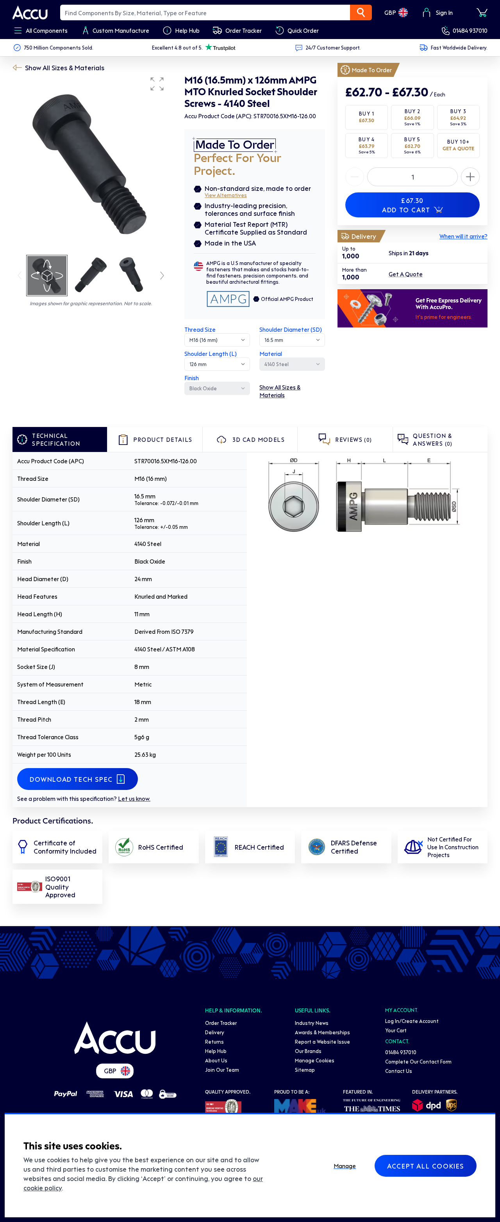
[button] (157, 84)
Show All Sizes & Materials (64, 67)
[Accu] (30, 12)
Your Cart (396, 1030)
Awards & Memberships (322, 1032)
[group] (90, 163)
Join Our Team (222, 1070)
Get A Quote (406, 273)
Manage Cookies (314, 1060)
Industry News (312, 1023)
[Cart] (482, 12)
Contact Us (398, 1071)
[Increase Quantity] (354, 176)
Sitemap (305, 1070)
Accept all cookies (425, 1166)
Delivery (214, 1032)
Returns (214, 1041)
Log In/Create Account (412, 1021)
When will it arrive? (463, 236)
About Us (216, 1060)
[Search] (361, 12)
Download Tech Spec (71, 779)
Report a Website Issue (322, 1041)
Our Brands (308, 1051)
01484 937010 (470, 30)
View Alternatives (226, 195)
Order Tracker (221, 1023)
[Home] (114, 1037)
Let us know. (134, 798)
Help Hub (216, 1051)
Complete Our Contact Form (418, 1061)
